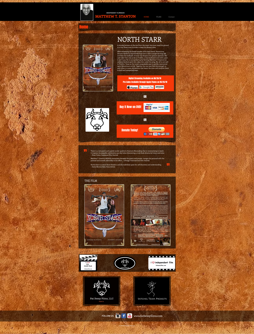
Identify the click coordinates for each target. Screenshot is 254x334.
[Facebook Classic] (123, 315)
